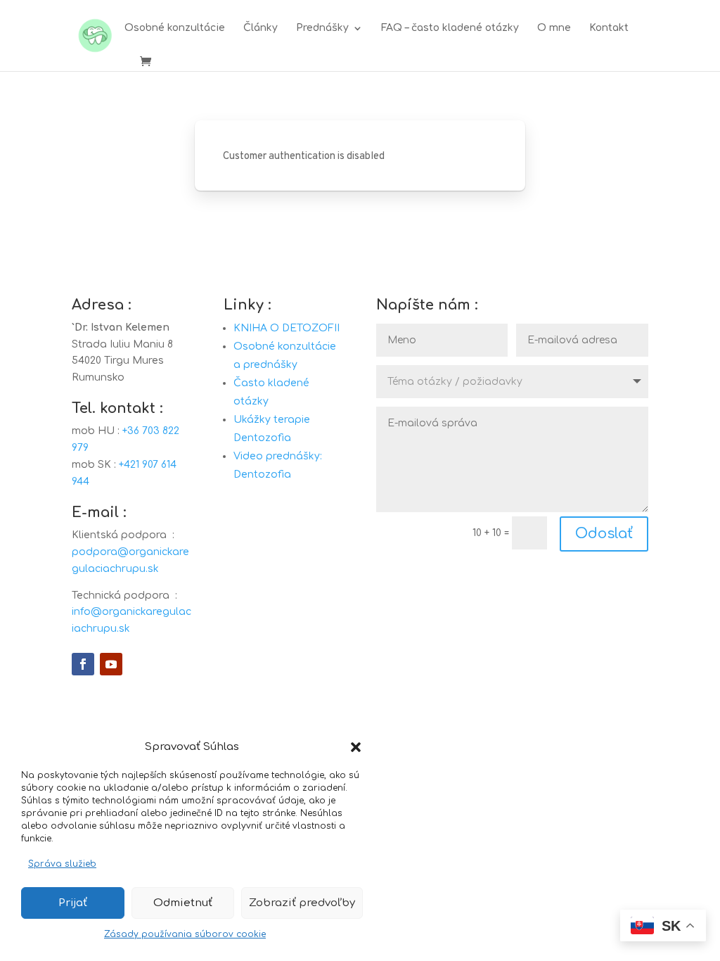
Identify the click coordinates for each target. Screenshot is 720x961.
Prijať (72, 903)
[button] (356, 747)
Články (260, 28)
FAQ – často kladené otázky (450, 28)
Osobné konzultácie (174, 28)
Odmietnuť (182, 903)
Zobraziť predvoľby (302, 903)
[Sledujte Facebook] (83, 664)
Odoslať (604, 534)
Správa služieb (62, 864)
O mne (554, 28)
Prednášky (322, 28)
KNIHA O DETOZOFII (286, 328)
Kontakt (609, 28)
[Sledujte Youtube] (111, 664)
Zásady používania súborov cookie (185, 934)
